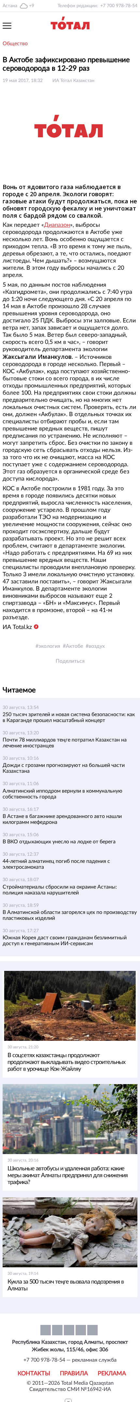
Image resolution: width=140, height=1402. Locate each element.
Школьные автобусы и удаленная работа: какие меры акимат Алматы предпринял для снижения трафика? (67, 1175)
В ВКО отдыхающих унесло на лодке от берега (59, 841)
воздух (97, 646)
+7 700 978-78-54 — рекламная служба (70, 1360)
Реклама (112, 1374)
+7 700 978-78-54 (118, 6)
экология (49, 646)
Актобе (74, 646)
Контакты (34, 1374)
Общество (15, 43)
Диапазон (57, 225)
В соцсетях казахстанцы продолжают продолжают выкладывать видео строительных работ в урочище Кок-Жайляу (66, 1062)
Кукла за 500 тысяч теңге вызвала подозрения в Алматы (65, 1285)
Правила (74, 1374)
